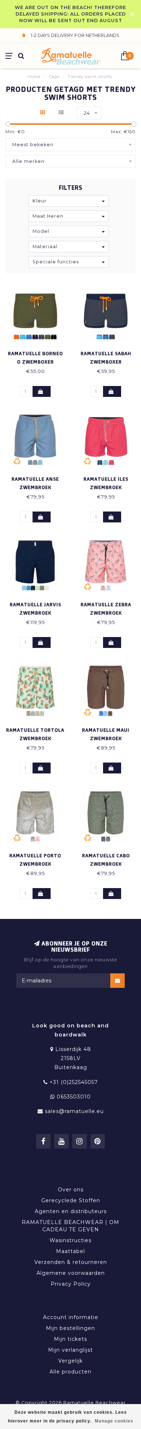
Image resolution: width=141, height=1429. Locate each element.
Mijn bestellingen (70, 1328)
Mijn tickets (70, 1339)
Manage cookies (114, 1421)
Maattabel (70, 1251)
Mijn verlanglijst (70, 1350)
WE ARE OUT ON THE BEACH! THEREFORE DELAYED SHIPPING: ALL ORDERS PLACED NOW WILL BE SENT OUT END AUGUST (70, 14)
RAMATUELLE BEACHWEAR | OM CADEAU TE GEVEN (70, 1226)
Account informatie (70, 1317)
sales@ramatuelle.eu (74, 1111)
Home (33, 76)
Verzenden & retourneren (70, 1262)
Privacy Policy (71, 1284)
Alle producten (70, 1371)
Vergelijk (70, 1361)
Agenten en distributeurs (71, 1211)
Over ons (71, 1189)
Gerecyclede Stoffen (70, 1200)
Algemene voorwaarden (71, 1273)
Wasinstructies (70, 1240)
